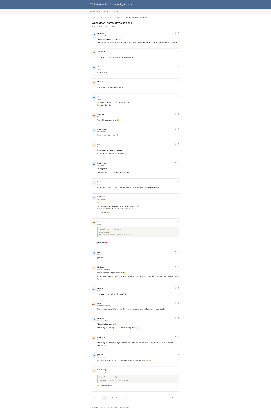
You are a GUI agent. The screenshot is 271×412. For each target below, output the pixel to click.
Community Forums (113, 4)
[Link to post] (178, 33)
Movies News (95, 11)
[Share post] (175, 33)
